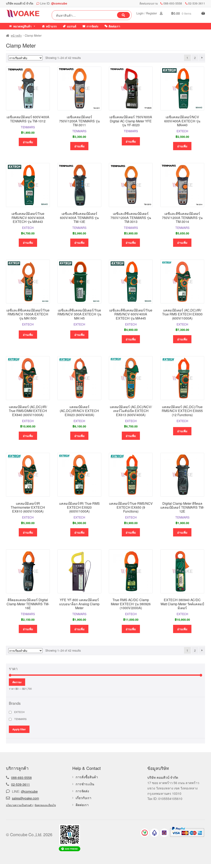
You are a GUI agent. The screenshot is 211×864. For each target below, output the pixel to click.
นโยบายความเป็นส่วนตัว (19, 805)
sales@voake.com (25, 798)
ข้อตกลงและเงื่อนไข (45, 805)
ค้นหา (123, 15)
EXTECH (182, 131)
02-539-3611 (196, 3)
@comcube (59, 3)
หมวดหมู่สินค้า (22, 26)
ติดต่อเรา (114, 26)
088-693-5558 (172, 3)
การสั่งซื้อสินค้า (87, 777)
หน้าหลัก (16, 35)
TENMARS (28, 127)
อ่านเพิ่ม (28, 142)
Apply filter (19, 729)
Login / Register (147, 13)
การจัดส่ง (92, 26)
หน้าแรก (51, 26)
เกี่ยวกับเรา (83, 797)
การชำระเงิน (85, 784)
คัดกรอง (16, 682)
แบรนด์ (71, 26)
